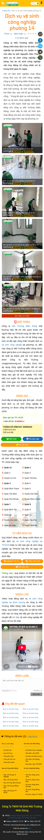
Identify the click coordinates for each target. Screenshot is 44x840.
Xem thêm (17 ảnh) (22, 316)
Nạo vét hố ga (8, 753)
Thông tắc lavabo (9, 762)
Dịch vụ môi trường (7, 743)
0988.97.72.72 (12, 561)
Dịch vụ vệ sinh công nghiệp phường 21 (10, 718)
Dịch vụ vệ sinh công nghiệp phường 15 (10, 710)
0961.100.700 (34, 561)
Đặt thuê (12, 439)
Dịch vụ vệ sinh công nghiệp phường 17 (30, 710)
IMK (29, 828)
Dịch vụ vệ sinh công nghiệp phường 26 (10, 727)
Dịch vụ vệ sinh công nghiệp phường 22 (30, 718)
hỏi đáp (15, 617)
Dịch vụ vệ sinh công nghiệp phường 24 (10, 723)
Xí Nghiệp (39, 750)
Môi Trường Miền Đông (13, 3)
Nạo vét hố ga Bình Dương (12, 783)
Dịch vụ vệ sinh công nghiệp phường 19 (30, 714)
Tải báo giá (34, 439)
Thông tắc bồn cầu (9, 759)
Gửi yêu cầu (23, 445)
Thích (6, 34)
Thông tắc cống (8, 756)
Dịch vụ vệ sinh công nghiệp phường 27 (30, 727)
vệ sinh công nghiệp (12, 345)
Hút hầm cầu (8, 750)
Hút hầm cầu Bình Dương (34, 756)
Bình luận (18, 34)
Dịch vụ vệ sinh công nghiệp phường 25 (30, 723)
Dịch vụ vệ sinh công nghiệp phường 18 (10, 714)
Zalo (40, 46)
